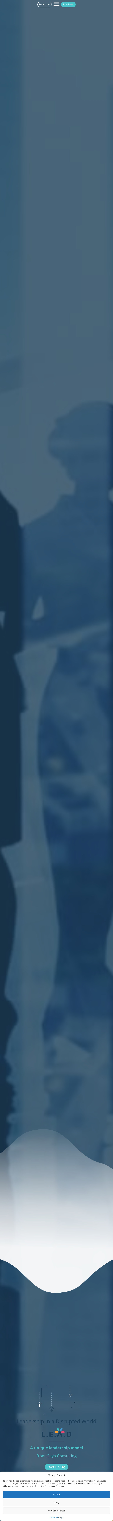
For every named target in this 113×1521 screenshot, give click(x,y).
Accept (56, 1494)
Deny (56, 1502)
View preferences (56, 1510)
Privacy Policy (56, 1517)
